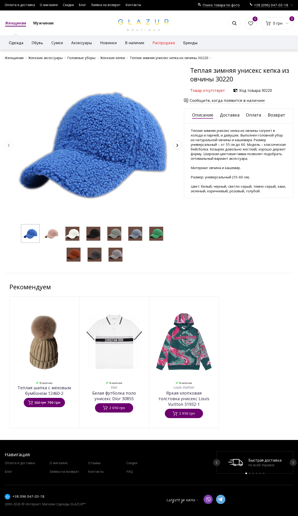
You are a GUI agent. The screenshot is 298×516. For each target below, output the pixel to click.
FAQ (129, 471)
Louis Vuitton (183, 387)
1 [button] (246, 473)
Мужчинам (43, 23)
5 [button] (260, 473)
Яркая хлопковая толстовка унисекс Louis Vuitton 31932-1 (183, 398)
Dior (114, 387)
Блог (82, 5)
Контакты (133, 5)
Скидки (68, 5)
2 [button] (250, 473)
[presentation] (8, 145)
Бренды (190, 42)
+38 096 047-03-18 (28, 496)
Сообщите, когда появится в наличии (227, 100)
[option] (255, 462)
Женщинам (15, 23)
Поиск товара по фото (221, 5)
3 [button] (253, 473)
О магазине (49, 5)
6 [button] (263, 473)
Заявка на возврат (106, 5)
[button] (30, 233)
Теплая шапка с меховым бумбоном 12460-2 (44, 390)
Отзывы (94, 463)
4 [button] (256, 473)
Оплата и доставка (20, 5)
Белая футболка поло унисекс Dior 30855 (114, 395)
